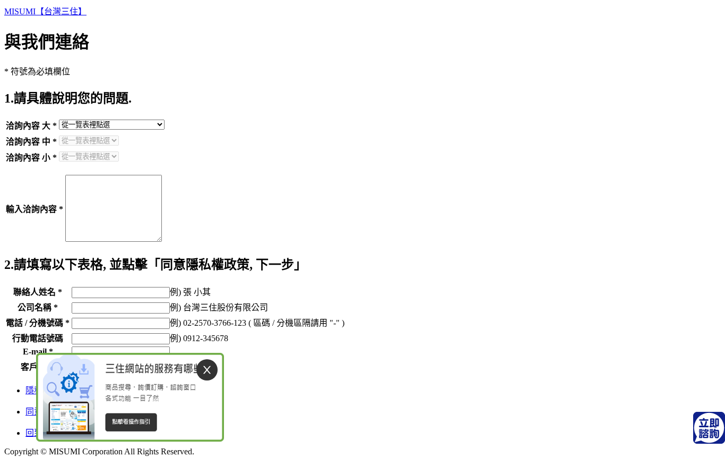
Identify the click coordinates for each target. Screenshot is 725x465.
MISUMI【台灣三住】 (45, 11)
